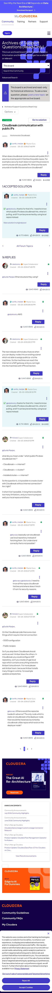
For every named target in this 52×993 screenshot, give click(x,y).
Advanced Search (10, 77)
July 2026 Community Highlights (17, 813)
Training (21, 21)
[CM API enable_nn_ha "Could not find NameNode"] (49, 246)
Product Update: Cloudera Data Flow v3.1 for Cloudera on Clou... (25, 849)
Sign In (7, 33)
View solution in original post (14, 223)
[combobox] (26, 71)
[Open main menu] (49, 33)
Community (8, 21)
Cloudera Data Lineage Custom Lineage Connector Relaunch (24, 829)
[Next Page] (32, 749)
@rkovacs (14, 535)
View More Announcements (26, 856)
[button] (48, 151)
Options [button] (9, 111)
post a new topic (36, 94)
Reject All (26, 980)
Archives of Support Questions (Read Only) (21, 107)
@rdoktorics (11, 209)
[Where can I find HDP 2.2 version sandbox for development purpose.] (2, 246)
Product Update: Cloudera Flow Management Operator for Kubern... (25, 839)
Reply (44, 174)
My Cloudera (9, 924)
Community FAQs (12, 918)
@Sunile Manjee (8, 277)
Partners (32, 21)
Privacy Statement (21, 968)
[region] (26, 961)
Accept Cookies (26, 987)
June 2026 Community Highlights (17, 821)
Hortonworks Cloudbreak (20, 135)
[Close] (48, 933)
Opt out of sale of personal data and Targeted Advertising (26, 974)
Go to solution (39, 119)
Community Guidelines (15, 912)
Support (44, 21)
